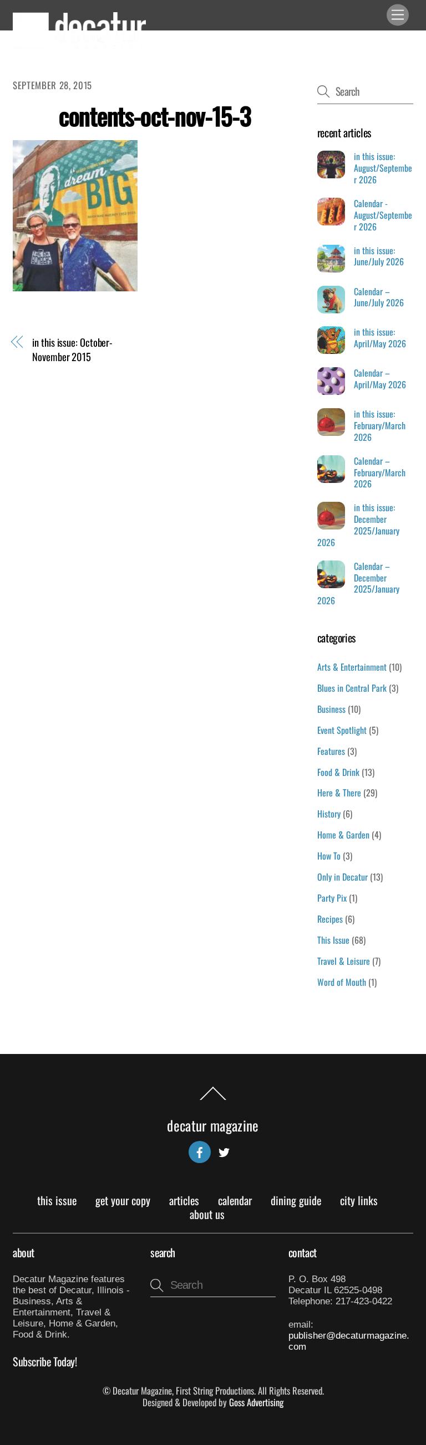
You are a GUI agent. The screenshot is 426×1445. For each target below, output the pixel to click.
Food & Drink (338, 772)
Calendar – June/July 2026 (379, 297)
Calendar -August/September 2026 (383, 215)
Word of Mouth (341, 982)
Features (331, 751)
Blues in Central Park (352, 688)
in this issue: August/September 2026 (383, 168)
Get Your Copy (122, 1200)
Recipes (330, 918)
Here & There (339, 792)
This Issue (333, 940)
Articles (184, 1200)
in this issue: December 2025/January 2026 (358, 525)
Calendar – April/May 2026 (380, 378)
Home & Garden (343, 834)
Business (331, 709)
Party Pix (332, 897)
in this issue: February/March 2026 (379, 425)
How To (329, 855)
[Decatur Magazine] (79, 44)
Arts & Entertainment (352, 666)
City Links (359, 1200)
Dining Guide (296, 1200)
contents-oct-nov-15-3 (155, 115)
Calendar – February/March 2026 (379, 472)
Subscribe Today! (45, 1361)
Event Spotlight (342, 730)
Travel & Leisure (343, 961)
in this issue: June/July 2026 (379, 256)
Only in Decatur (342, 876)
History (329, 813)
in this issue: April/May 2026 (380, 337)
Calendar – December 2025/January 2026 (358, 583)
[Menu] (398, 15)
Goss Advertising (256, 1402)
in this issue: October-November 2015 (72, 349)
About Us (207, 1214)
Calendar (235, 1200)
